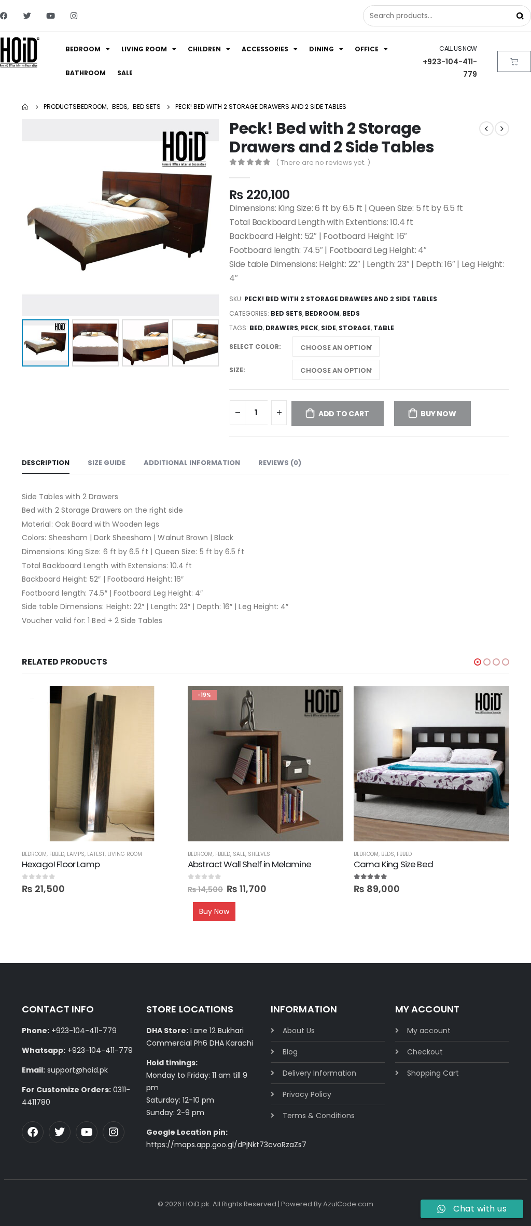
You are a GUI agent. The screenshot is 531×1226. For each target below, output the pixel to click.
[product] (99, 763)
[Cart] (514, 61)
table (383, 327)
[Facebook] (4, 16)
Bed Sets (286, 313)
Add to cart (343, 413)
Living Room (144, 49)
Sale (125, 72)
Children (204, 49)
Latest (96, 854)
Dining (321, 49)
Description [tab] (45, 463)
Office (367, 49)
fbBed (56, 854)
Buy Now (438, 413)
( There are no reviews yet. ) (323, 162)
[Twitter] (27, 16)
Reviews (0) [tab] (279, 463)
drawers (282, 327)
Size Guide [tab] (106, 463)
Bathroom (85, 72)
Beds (351, 313)
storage (355, 327)
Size (236, 369)
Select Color (254, 346)
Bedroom (83, 49)
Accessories (265, 49)
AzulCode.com (348, 1204)
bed (256, 327)
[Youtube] (50, 16)
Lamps (76, 854)
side (328, 327)
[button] (477, 662)
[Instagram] (74, 16)
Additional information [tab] (192, 463)
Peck (309, 327)
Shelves (259, 854)
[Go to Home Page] (25, 107)
